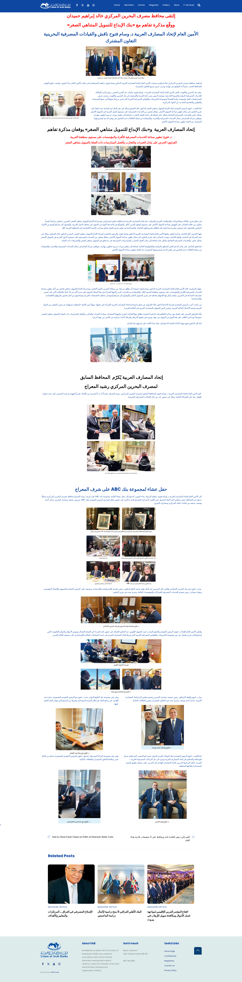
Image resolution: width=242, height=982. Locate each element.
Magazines (169, 961)
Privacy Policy (170, 970)
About (117, 5)
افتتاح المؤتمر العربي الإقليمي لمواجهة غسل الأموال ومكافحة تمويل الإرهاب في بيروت (168, 915)
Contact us (169, 965)
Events (141, 5)
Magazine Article (57, 907)
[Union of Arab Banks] (55, 7)
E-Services (189, 5)
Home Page (169, 951)
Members (129, 5)
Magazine (153, 5)
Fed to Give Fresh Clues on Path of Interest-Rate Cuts (82, 836)
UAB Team (55, 972)
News (176, 5)
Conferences (170, 956)
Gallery (166, 5)
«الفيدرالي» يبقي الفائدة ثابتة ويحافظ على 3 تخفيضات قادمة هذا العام (160, 838)
